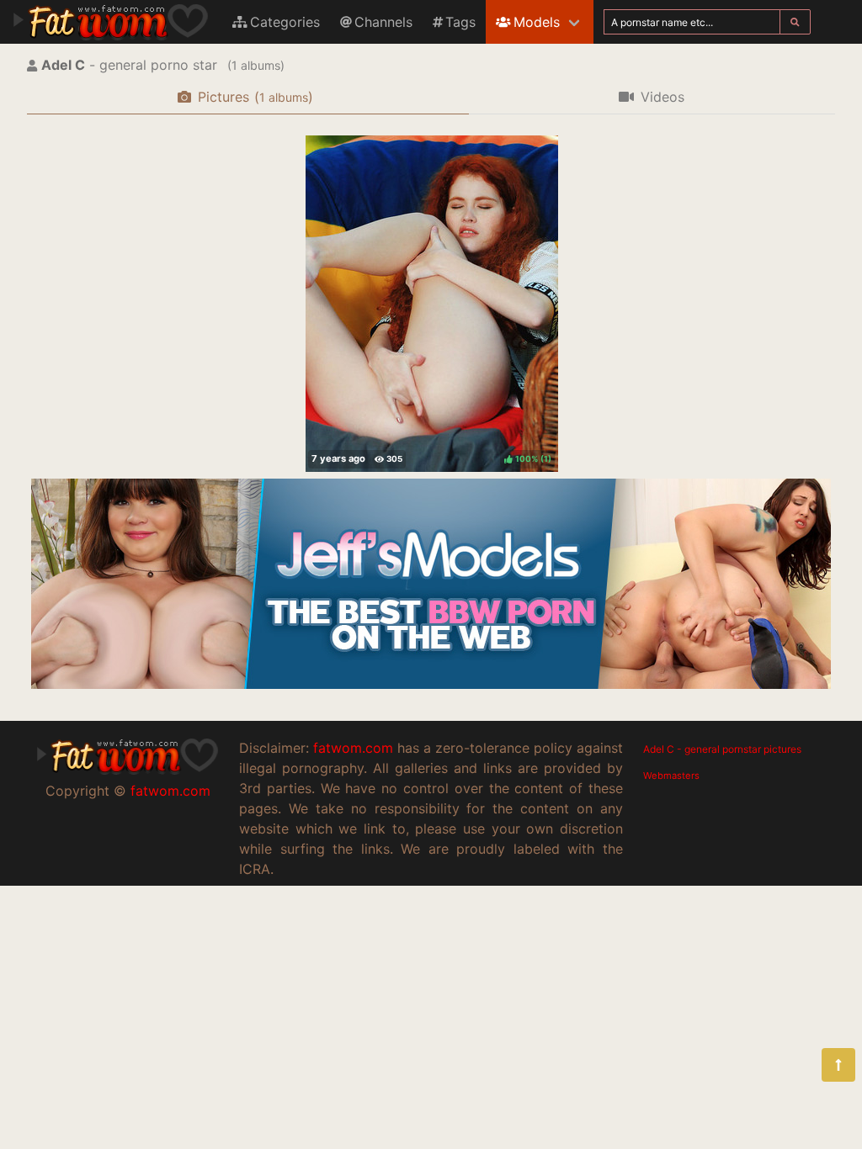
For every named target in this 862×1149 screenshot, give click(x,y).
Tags (460, 21)
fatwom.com (170, 790)
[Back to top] (838, 1065)
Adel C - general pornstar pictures (722, 749)
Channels (383, 21)
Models (536, 21)
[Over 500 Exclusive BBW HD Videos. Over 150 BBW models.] (431, 683)
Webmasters (671, 775)
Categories (285, 21)
